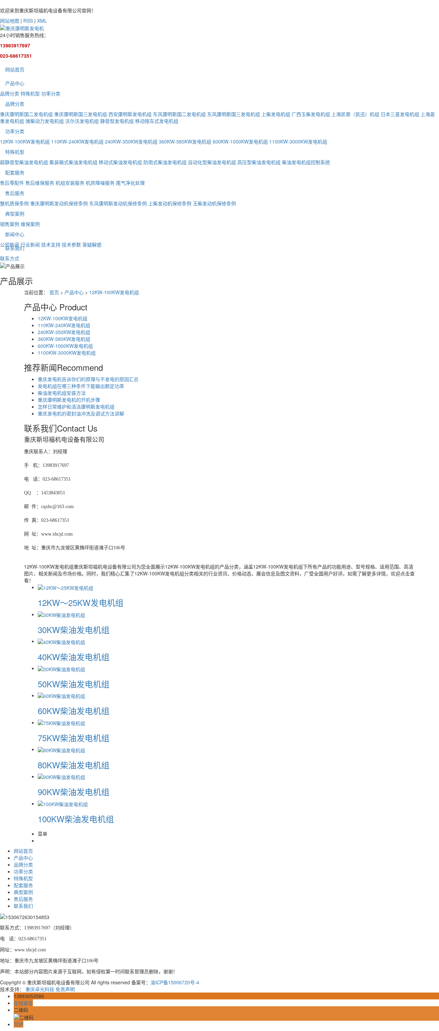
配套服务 (14, 172)
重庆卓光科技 (39, 989)
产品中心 (14, 83)
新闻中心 (14, 234)
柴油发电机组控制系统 (306, 162)
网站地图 (9, 20)
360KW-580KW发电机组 (185, 141)
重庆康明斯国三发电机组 (80, 114)
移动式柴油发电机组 (120, 162)
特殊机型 (30, 93)
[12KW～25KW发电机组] (65, 587)
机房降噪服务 (100, 182)
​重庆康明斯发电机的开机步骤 (69, 399)
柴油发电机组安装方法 (62, 392)
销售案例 (9, 223)
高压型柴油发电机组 (259, 162)
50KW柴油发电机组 (73, 684)
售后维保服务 (39, 182)
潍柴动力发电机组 (44, 120)
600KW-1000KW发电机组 (240, 141)
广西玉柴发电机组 (311, 114)
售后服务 (14, 193)
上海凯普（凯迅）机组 (355, 114)
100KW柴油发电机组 (76, 819)
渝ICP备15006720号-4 (175, 982)
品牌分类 (9, 93)
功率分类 (50, 93)
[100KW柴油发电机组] (63, 803)
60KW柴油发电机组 (73, 710)
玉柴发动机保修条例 (214, 203)
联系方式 (9, 258)
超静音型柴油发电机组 (24, 162)
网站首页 (14, 69)
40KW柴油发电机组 (73, 657)
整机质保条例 (14, 203)
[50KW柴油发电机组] (61, 668)
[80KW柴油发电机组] (61, 749)
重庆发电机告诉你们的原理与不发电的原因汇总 (88, 379)
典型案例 (14, 213)
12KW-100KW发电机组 (25, 141)
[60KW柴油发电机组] (61, 695)
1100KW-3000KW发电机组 (298, 141)
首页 (54, 292)
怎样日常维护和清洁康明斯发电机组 (76, 406)
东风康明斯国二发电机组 (179, 114)
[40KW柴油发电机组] (61, 641)
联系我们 (14, 247)
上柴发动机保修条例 (169, 203)
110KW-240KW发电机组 (77, 141)
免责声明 (65, 989)
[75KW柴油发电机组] (61, 722)
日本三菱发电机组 (400, 114)
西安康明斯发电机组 (130, 114)
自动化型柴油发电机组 (212, 162)
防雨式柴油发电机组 (165, 162)
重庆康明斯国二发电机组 (26, 114)
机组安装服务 (70, 182)
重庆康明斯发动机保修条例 (59, 203)
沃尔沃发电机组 (82, 120)
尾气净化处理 (130, 182)
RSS (28, 20)
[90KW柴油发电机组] (61, 776)
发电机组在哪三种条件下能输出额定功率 (81, 385)
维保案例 (30, 223)
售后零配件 (12, 182)
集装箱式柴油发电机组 (73, 162)
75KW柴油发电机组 (73, 738)
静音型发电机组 (117, 120)
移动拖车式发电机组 (156, 120)
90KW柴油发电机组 (73, 792)
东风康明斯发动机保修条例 (118, 203)
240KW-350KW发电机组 (131, 141)
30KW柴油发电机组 (73, 629)
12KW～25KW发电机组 (80, 602)
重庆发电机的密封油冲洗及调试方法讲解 (81, 413)
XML (42, 20)
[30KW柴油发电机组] (61, 614)
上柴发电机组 (275, 114)
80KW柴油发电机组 (73, 765)
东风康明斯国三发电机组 (233, 114)
